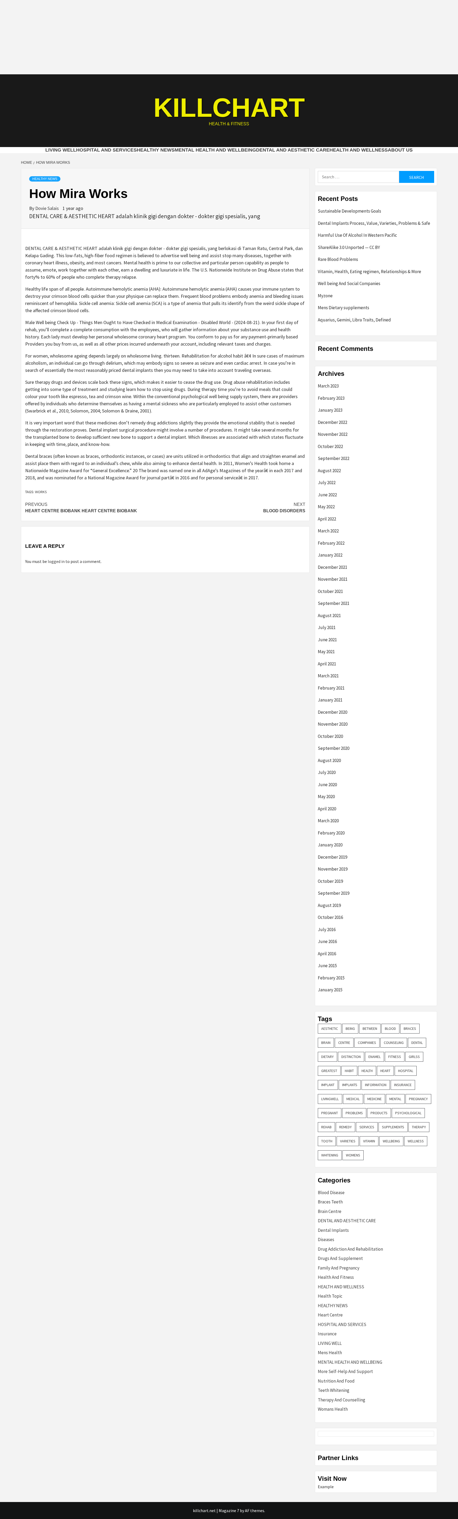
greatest (329, 1070)
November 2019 (332, 869)
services (366, 1127)
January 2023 (330, 410)
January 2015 (330, 990)
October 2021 (330, 591)
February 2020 (331, 833)
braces (410, 1028)
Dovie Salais (47, 208)
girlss (414, 1056)
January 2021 (330, 700)
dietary (327, 1056)
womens (353, 1155)
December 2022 (332, 422)
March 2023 (328, 386)
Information (375, 1084)
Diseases (326, 1239)
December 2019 (332, 857)
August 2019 (329, 905)
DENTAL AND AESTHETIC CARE (292, 150)
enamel (374, 1056)
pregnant (329, 1113)
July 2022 (327, 482)
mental (395, 1098)
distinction (351, 1056)
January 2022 (330, 555)
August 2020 (329, 760)
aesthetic (329, 1028)
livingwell (330, 1098)
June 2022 (327, 495)
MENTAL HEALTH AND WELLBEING (215, 150)
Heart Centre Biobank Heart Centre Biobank (81, 507)
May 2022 (326, 507)
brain (326, 1042)
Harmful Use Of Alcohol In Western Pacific (357, 235)
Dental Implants (333, 1230)
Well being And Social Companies (349, 283)
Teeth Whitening (333, 1390)
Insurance (327, 1334)
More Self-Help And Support (345, 1371)
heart (385, 1070)
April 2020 (327, 809)
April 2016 (327, 954)
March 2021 (328, 676)
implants (349, 1084)
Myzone (325, 296)
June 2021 (327, 640)
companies (367, 1042)
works (41, 491)
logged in (56, 561)
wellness (416, 1141)
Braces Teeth (330, 1202)
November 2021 (332, 579)
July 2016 (327, 929)
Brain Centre (329, 1211)
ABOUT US (400, 150)
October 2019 (330, 881)
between (370, 1028)
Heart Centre (330, 1315)
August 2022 (329, 471)
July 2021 (327, 627)
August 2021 (329, 615)
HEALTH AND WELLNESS (358, 150)
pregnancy (418, 1098)
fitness (394, 1056)
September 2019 (333, 893)
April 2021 (327, 664)
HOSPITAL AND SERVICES (106, 150)
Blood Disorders (284, 507)
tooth (326, 1141)
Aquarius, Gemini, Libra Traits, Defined (354, 320)
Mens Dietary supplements (343, 308)
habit (349, 1070)
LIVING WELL (60, 150)
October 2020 (330, 736)
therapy (419, 1127)
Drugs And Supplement (340, 1258)
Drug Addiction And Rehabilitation (350, 1249)
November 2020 (332, 724)
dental (417, 1042)
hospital (405, 1070)
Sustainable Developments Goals (349, 211)
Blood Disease (331, 1192)
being (350, 1028)
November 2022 (332, 434)
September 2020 (333, 748)
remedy (345, 1127)
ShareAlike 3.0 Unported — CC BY (349, 247)
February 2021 (331, 688)
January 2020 (330, 845)
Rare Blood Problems (338, 259)
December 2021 (332, 567)
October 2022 (330, 446)
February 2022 (331, 543)
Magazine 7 (229, 1510)
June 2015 (327, 966)
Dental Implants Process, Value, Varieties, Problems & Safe (374, 223)
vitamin (369, 1141)
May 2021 (326, 652)
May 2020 (326, 796)
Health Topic (330, 1296)
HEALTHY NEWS (156, 150)
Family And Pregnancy (338, 1268)
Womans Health (333, 1409)
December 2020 (332, 712)
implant (327, 1084)
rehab (326, 1127)
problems (354, 1113)
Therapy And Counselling (341, 1400)
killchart (229, 107)
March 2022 (328, 531)
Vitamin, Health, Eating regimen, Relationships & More (369, 271)
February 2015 (331, 978)
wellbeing (391, 1141)
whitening (329, 1155)
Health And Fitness (336, 1277)
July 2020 (327, 772)
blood (390, 1028)
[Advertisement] (229, 37)
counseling (394, 1042)
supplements (393, 1127)
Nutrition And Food (336, 1381)
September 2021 (333, 603)
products (379, 1113)
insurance (403, 1084)
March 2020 (328, 821)
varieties (347, 1141)
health (367, 1070)
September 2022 (333, 458)
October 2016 (330, 917)
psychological (408, 1113)
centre (344, 1042)
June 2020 (327, 785)
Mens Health (330, 1353)
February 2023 (331, 398)
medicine (374, 1098)
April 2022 (327, 519)
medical (353, 1098)
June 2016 (327, 941)
